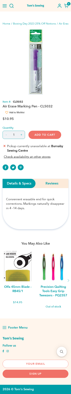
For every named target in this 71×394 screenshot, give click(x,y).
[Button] (11, 6)
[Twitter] (13, 167)
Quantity (8, 128)
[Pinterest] (21, 167)
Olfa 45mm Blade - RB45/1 (18, 289)
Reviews (51, 183)
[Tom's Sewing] (35, 5)
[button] (62, 352)
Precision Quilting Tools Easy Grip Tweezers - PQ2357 (53, 291)
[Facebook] (5, 167)
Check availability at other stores (27, 157)
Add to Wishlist (16, 112)
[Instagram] (7, 351)
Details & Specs (19, 183)
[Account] (59, 6)
